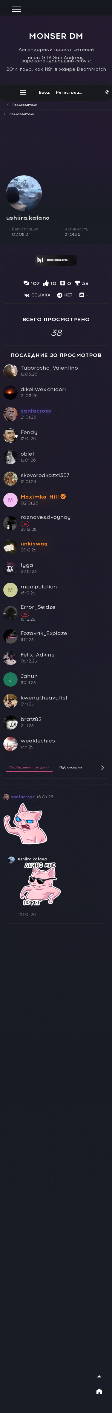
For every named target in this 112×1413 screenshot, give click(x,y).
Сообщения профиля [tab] (29, 767)
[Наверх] (99, 1376)
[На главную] (99, 1391)
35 (85, 283)
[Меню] (23, 92)
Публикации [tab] (70, 767)
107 (35, 283)
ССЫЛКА (40, 295)
